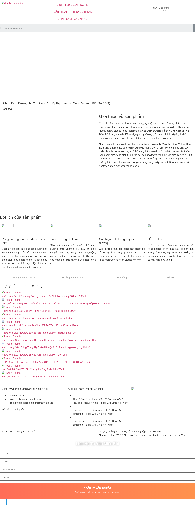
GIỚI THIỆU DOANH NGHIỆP (73, 5)
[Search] (194, 28)
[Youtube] (111, 5)
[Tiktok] (119, 5)
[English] (174, 4)
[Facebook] (103, 5)
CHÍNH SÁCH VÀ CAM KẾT (73, 19)
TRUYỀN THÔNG (83, 12)
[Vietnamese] (178, 4)
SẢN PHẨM (60, 12)
